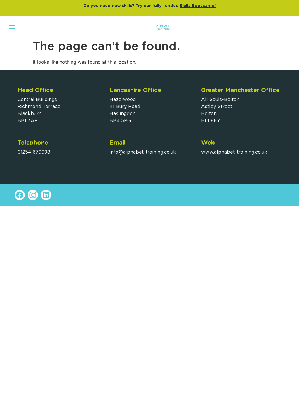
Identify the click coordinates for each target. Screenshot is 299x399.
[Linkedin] (46, 195)
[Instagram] (33, 195)
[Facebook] (20, 195)
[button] (12, 27)
